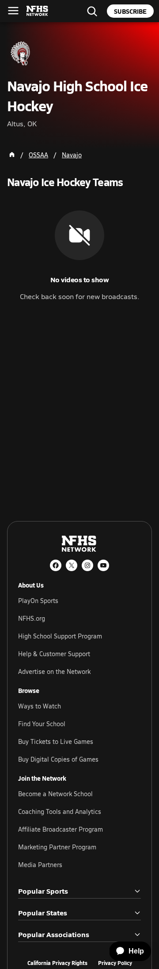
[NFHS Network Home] (37, 11)
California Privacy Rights (57, 963)
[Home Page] (12, 154)
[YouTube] (103, 565)
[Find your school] (92, 11)
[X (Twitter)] (71, 565)
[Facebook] (55, 565)
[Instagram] (87, 565)
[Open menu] (13, 11)
